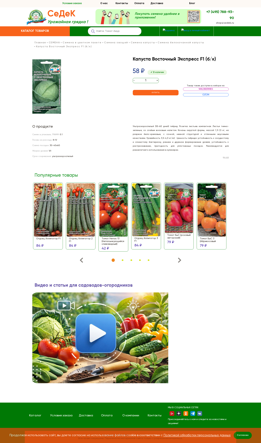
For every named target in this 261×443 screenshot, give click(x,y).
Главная (40, 42)
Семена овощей (116, 42)
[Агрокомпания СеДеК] (36, 17)
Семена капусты (143, 42)
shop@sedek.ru (225, 23)
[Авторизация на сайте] (195, 31)
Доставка (157, 3)
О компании (130, 415)
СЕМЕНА (54, 42)
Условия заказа (72, 3)
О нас (104, 3)
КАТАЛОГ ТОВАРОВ (35, 31)
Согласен (242, 435)
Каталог (35, 415)
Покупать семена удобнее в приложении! (157, 15)
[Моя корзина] (169, 31)
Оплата (139, 3)
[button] (113, 260)
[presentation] (81, 261)
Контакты (122, 3)
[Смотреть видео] (100, 337)
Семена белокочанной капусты (181, 42)
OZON (205, 95)
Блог (192, 3)
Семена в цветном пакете (82, 42)
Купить (156, 93)
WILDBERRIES (206, 89)
